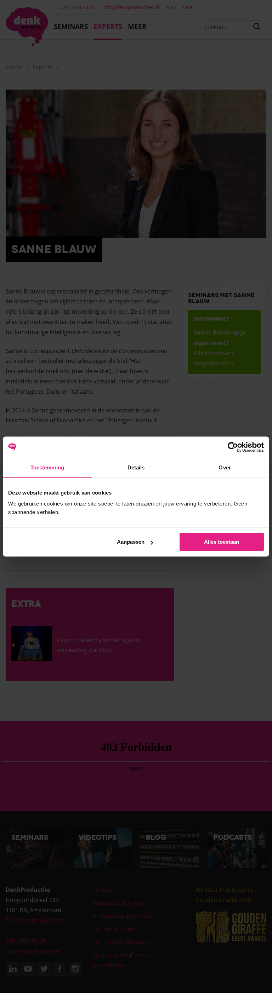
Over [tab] (225, 467)
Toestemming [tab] (47, 467)
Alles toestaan (221, 542)
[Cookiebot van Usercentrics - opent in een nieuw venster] (233, 447)
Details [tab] (136, 467)
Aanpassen (130, 542)
